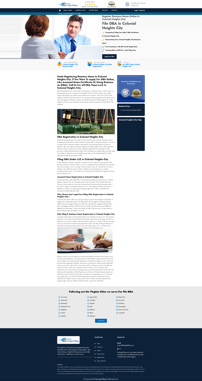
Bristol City (122, 297)
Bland (91, 313)
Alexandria (64, 303)
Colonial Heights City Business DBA (70, 65)
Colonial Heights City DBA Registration (102, 65)
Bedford (92, 310)
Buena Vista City (123, 310)
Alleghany (64, 310)
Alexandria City (65, 307)
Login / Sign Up (139, 10)
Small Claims (68, 10)
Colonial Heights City (70, 14)
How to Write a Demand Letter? (131, 110)
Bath (91, 307)
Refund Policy (100, 357)
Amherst (63, 316)
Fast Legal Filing (100, 379)
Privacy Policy (100, 354)
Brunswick (122, 300)
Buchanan (121, 303)
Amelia (63, 313)
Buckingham (122, 307)
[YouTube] (117, 349)
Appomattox (93, 297)
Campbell (121, 313)
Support (114, 10)
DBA (79, 14)
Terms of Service (101, 361)
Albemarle (64, 300)
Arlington (92, 300)
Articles (104, 10)
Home (60, 14)
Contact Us (100, 347)
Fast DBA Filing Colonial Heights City (131, 65)
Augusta (92, 303)
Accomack (64, 297)
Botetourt (92, 316)
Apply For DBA (109, 57)
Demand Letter (80, 10)
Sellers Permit (93, 10)
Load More (101, 321)
